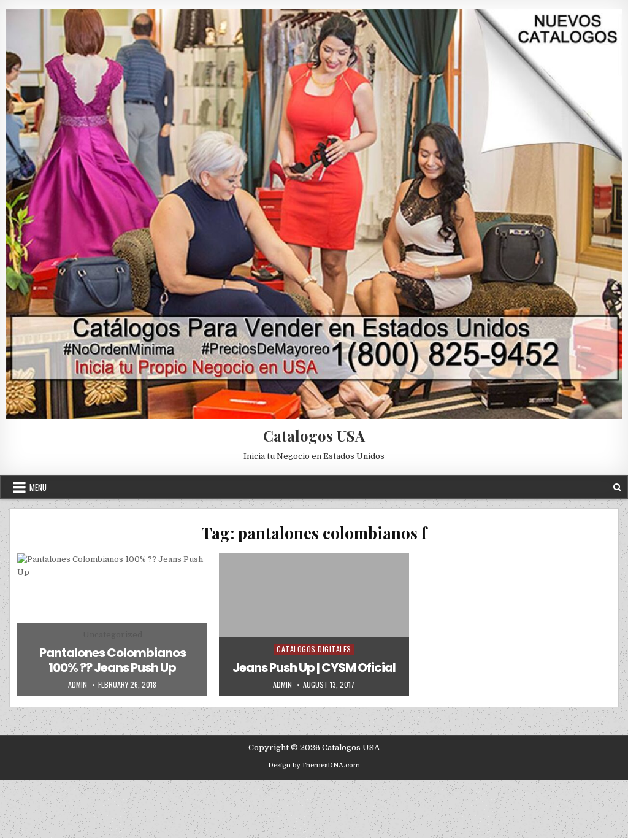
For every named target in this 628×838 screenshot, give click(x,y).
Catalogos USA (314, 435)
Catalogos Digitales (314, 649)
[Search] (617, 487)
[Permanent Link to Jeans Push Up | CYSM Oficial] (314, 624)
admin (77, 684)
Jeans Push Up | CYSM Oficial (314, 667)
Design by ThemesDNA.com (314, 765)
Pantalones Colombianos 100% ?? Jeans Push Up (112, 660)
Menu (38, 487)
